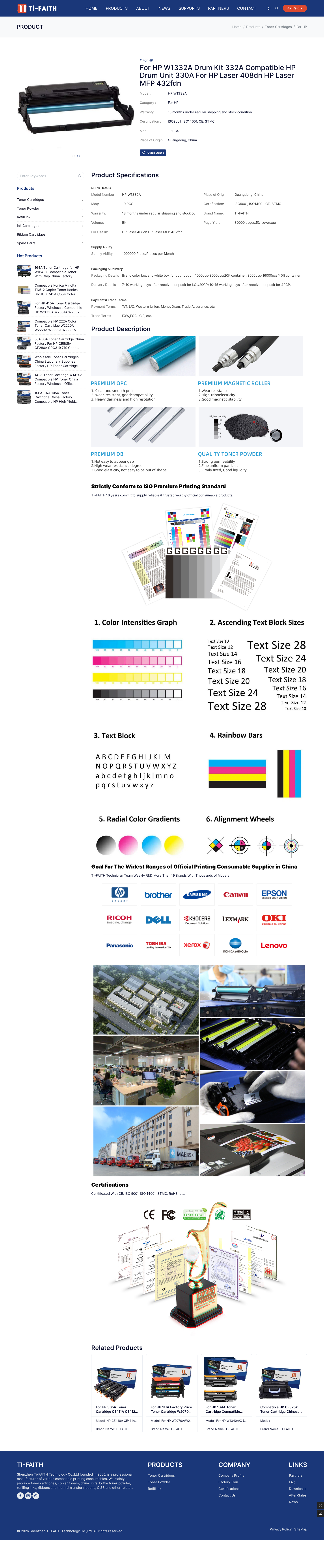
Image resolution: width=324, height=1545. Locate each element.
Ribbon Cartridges (31, 234)
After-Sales (298, 1495)
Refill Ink (23, 217)
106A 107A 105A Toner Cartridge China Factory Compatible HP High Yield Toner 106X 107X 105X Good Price (57, 397)
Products (117, 8)
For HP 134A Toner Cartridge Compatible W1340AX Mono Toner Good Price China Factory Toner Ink (226, 1416)
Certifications (229, 1489)
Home (91, 8)
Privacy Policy (281, 1529)
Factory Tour (228, 1482)
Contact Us (227, 1495)
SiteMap (300, 1529)
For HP (148, 60)
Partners (218, 8)
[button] (74, 156)
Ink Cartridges (28, 226)
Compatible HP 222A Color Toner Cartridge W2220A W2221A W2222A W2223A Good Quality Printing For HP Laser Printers (57, 325)
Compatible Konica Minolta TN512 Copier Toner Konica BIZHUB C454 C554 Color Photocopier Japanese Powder (59, 289)
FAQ (292, 1482)
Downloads (297, 1489)
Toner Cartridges (30, 200)
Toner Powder (28, 208)
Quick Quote (155, 152)
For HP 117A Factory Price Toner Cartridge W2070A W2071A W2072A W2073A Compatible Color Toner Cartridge (171, 1416)
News (164, 8)
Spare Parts (26, 243)
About (143, 8)
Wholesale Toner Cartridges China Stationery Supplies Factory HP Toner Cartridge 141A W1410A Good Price (57, 361)
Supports (189, 8)
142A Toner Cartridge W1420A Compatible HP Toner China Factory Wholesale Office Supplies (58, 379)
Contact (246, 8)
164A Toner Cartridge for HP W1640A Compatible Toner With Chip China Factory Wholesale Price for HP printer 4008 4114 (58, 271)
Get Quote (295, 8)
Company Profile (231, 1475)
